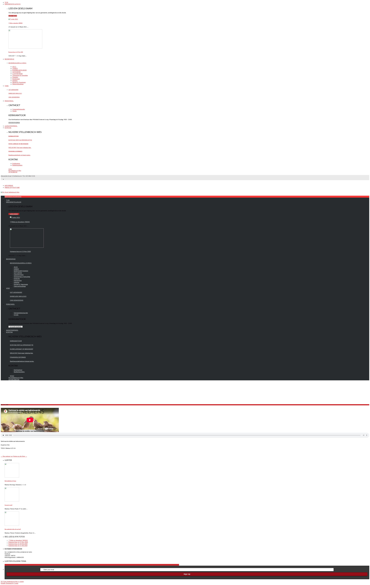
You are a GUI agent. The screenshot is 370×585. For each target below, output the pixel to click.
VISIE (7, 86)
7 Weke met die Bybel (78, 565)
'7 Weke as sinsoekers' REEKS (15, 23)
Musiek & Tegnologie (19, 82)
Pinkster (159, 565)
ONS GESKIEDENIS (14, 97)
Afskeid (87, 565)
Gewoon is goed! (8, 505)
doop (105, 565)
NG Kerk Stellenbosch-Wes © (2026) (12, 581)
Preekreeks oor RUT (167, 565)
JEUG (14, 67)
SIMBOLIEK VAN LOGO (15, 93)
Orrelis (14, 111)
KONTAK (8, 128)
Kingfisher (126, 565)
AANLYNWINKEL (11, 126)
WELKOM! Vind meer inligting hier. (19, 147)
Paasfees (154, 565)
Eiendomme (16, 79)
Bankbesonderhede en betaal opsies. (19, 155)
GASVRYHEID (17, 73)
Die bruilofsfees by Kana (10, 480)
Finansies (15, 77)
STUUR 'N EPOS (14, 123)
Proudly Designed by (9, 583)
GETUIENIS (16, 72)
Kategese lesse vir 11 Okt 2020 (17, 545)
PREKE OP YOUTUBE (12, 187)
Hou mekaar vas (7, 456)
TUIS (6, 2)
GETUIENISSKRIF (13, 90)
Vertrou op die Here (20, 456)
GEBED (15, 68)
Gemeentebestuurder (18, 109)
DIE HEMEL (99, 565)
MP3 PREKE (9, 185)
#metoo (22, 565)
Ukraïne (176, 565)
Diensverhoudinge (18, 84)
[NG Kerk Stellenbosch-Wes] (10, 192)
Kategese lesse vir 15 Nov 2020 (15, 52)
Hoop (114, 565)
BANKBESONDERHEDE (13, 197)
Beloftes (92, 565)
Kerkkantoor (16, 163)
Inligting (14, 80)
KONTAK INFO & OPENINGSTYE (20, 140)
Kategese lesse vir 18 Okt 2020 (17, 544)
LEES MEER (12, 16)
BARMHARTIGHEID (19, 70)
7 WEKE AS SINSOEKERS (63, 565)
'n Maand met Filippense (12, 565)
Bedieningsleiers (17, 165)
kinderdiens (119, 565)
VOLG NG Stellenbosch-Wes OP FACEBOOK (14, 170)
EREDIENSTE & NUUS (12, 4)
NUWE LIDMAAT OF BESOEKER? (18, 144)
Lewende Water (134, 565)
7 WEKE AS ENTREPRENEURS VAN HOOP (39, 565)
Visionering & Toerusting (20, 75)
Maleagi (141, 565)
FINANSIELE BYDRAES (15, 151)
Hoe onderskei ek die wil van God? (13, 529)
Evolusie (109, 565)
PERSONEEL (9, 101)
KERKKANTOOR (13, 136)
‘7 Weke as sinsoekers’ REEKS (18, 540)
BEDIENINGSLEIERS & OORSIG (17, 63)
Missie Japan (147, 565)
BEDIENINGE (9, 59)
